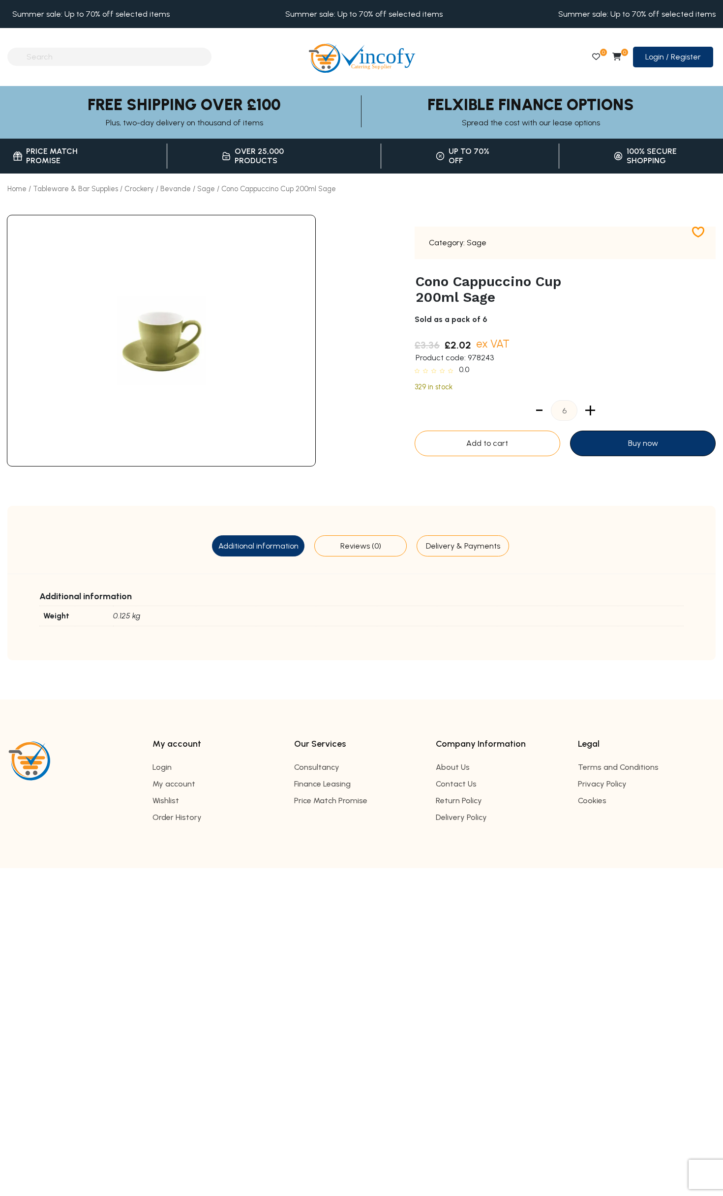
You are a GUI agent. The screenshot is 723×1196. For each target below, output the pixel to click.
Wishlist (165, 800)
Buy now (643, 443)
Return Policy (459, 800)
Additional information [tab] (258, 546)
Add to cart (487, 443)
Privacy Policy (602, 783)
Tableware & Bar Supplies (75, 188)
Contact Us (456, 783)
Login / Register (673, 56)
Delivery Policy (461, 817)
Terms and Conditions (618, 767)
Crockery (139, 188)
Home (17, 188)
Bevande (175, 188)
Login (162, 767)
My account (173, 783)
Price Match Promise (330, 800)
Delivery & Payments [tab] (463, 546)
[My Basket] (616, 56)
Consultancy (316, 767)
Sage (206, 188)
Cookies (592, 800)
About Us (453, 767)
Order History (177, 817)
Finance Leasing (322, 783)
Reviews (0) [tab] (360, 546)
